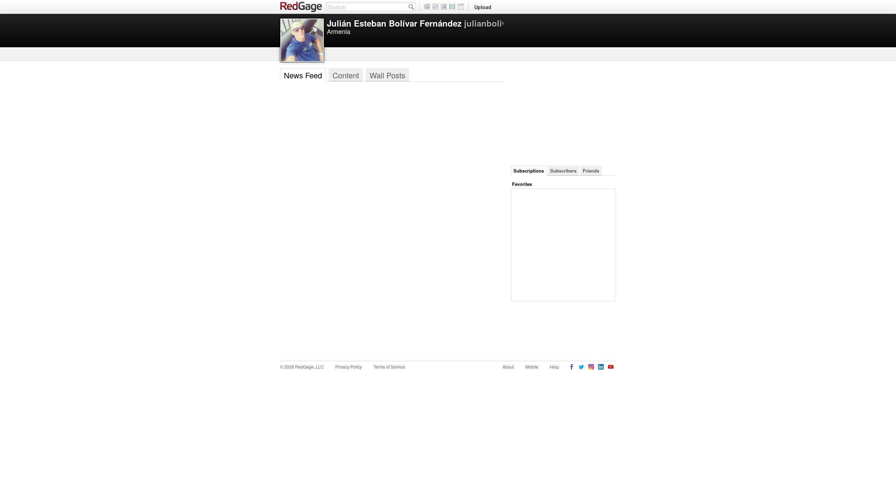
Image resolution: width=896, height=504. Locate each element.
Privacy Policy (348, 367)
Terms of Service (389, 367)
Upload (482, 7)
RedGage (301, 7)
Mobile (531, 367)
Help (554, 367)
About (508, 367)
